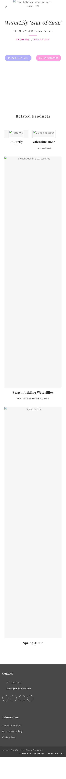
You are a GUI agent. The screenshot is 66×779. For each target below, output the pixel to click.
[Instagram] (14, 698)
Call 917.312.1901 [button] (48, 58)
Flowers (23, 39)
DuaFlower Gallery (12, 731)
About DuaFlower (11, 725)
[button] (18, 58)
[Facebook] (5, 698)
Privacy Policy (56, 753)
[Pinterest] (30, 698)
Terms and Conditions (31, 753)
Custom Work (9, 737)
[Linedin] (22, 698)
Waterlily (42, 39)
